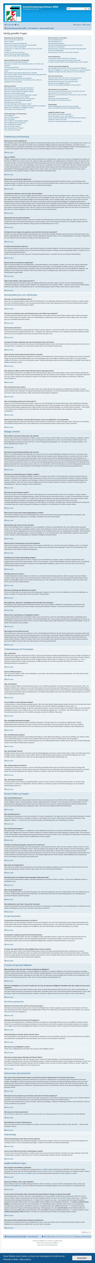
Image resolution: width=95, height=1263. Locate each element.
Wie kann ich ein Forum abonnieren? (58, 98)
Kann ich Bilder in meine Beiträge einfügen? (16, 121)
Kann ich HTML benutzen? (11, 117)
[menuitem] (17, 24)
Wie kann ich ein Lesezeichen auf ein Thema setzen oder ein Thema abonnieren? (67, 95)
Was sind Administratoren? (55, 39)
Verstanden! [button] (82, 1258)
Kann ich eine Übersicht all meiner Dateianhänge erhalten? (64, 108)
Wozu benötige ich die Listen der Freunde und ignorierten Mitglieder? (67, 68)
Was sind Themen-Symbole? (12, 130)
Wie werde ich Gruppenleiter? (56, 47)
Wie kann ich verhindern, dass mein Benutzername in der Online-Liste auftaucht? (24, 64)
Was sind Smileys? (9, 119)
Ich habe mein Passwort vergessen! (14, 52)
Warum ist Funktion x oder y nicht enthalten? (60, 116)
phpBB (41, 1240)
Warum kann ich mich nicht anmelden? (15, 47)
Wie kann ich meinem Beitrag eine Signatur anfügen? (19, 91)
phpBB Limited (80, 360)
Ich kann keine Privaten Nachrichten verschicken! (62, 58)
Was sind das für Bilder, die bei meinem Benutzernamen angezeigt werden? (25, 74)
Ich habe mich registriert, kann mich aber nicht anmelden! (20, 45)
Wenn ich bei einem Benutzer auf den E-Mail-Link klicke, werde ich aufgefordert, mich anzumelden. (23, 80)
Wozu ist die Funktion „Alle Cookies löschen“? (17, 56)
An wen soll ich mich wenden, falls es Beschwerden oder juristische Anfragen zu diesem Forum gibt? (67, 118)
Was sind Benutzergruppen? (56, 43)
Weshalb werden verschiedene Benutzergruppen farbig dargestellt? (67, 48)
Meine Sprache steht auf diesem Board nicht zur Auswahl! (20, 72)
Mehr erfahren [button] (25, 1259)
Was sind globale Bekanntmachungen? (15, 122)
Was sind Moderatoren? (55, 41)
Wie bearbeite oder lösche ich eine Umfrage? (17, 97)
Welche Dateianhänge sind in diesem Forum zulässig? (63, 106)
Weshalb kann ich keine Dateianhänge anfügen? (17, 100)
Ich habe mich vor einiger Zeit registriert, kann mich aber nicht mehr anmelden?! (23, 49)
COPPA (28, 197)
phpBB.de (7, 362)
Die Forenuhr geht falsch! (11, 67)
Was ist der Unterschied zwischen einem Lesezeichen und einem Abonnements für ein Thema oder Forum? (66, 92)
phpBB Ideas (17, 1185)
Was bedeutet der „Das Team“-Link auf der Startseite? (63, 52)
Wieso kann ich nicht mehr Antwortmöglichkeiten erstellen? (20, 95)
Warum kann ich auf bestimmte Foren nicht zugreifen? (19, 98)
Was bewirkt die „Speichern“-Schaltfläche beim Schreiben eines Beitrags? (25, 106)
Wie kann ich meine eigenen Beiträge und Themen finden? (64, 85)
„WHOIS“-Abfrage (65, 1198)
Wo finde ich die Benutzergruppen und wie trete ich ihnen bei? (65, 45)
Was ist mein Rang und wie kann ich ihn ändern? (18, 78)
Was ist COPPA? (9, 41)
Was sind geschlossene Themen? (14, 128)
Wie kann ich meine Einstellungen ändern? (16, 62)
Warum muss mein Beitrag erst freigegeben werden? (19, 107)
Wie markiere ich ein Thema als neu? (14, 109)
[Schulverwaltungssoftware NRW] (13, 13)
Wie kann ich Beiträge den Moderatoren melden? (18, 104)
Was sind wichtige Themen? (12, 126)
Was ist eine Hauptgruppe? (55, 50)
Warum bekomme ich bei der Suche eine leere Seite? (63, 81)
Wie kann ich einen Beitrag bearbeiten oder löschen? (19, 89)
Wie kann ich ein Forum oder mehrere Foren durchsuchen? (65, 78)
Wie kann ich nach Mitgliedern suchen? (59, 83)
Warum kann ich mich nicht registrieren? (15, 43)
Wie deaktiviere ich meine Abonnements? (59, 100)
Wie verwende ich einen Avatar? (13, 76)
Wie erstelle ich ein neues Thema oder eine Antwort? (19, 88)
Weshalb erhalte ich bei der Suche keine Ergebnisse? (63, 79)
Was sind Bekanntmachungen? (13, 124)
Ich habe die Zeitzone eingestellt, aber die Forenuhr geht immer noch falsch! (23, 70)
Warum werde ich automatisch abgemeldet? (16, 54)
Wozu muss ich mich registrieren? (14, 39)
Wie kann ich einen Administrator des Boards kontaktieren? (64, 121)
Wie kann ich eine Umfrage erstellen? (14, 93)
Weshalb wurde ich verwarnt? (12, 102)
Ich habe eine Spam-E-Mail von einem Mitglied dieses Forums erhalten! (68, 62)
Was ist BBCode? (9, 115)
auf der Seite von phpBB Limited (26, 1173)
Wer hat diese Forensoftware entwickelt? (59, 114)
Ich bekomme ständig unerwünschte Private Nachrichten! (64, 60)
